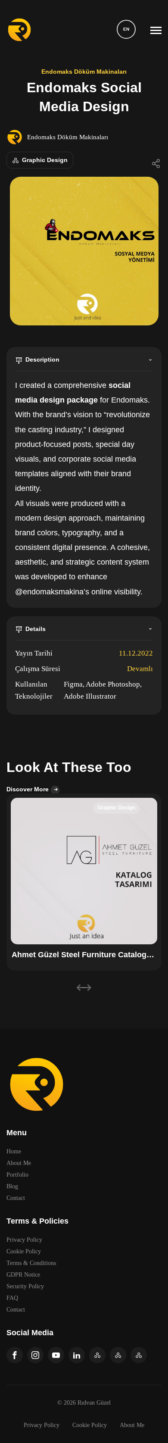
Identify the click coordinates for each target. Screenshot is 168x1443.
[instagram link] (35, 1355)
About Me (18, 1163)
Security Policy (25, 1286)
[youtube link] (56, 1355)
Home (13, 1151)
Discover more (28, 789)
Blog (12, 1186)
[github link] (97, 1355)
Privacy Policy (24, 1240)
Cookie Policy (23, 1251)
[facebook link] (14, 1355)
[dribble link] (118, 1355)
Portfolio (17, 1174)
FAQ (12, 1298)
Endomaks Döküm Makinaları (67, 137)
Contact (15, 1198)
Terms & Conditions (31, 1263)
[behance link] (139, 1355)
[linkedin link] (76, 1355)
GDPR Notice (23, 1274)
